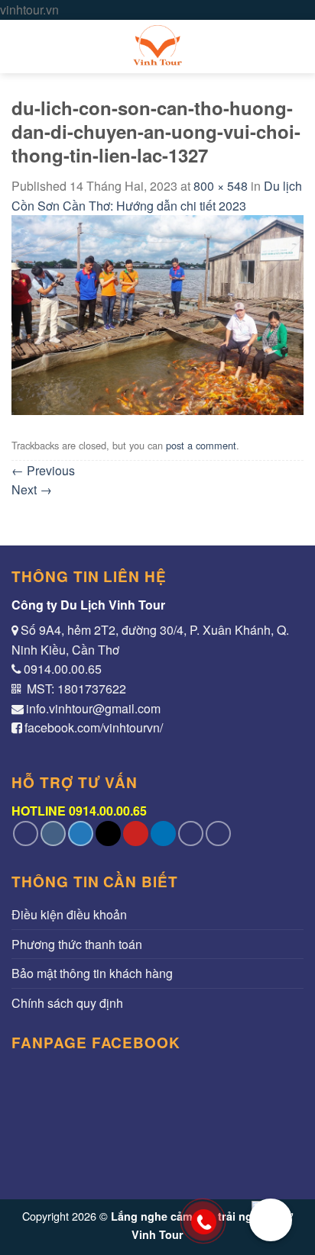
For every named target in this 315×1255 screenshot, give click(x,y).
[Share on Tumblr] (190, 833)
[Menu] (20, 46)
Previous (43, 470)
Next (31, 489)
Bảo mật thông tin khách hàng (92, 973)
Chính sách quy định (67, 1003)
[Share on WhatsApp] (25, 833)
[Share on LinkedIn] (163, 833)
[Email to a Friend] (108, 833)
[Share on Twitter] (80, 833)
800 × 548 (220, 186)
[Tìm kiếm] (296, 46)
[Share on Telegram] (218, 833)
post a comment (201, 445)
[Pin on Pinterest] (135, 833)
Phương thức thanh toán (76, 944)
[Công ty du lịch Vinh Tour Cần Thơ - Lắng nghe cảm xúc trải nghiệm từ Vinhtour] (157, 46)
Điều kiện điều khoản (69, 914)
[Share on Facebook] (53, 833)
